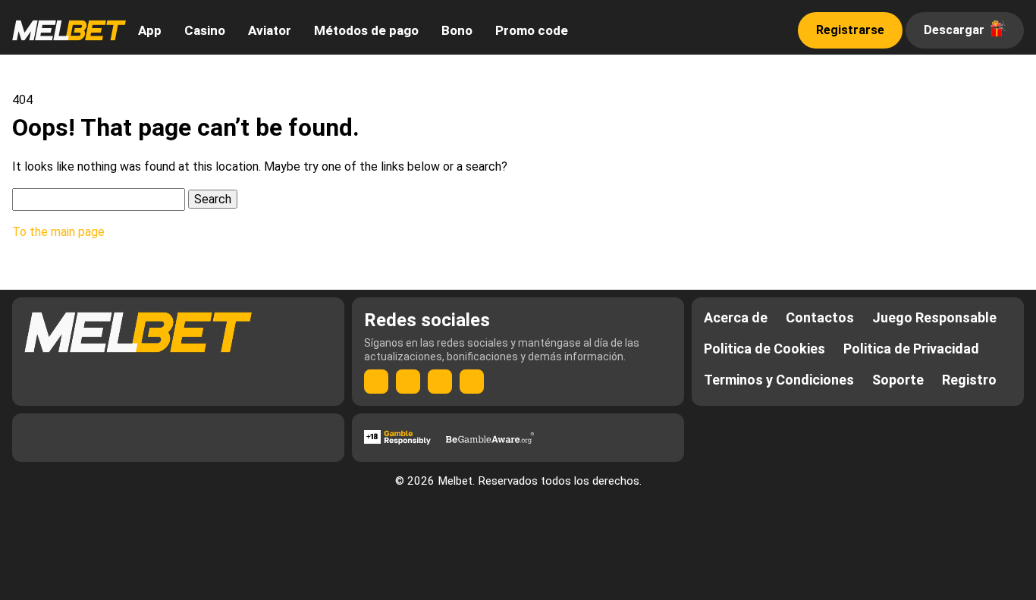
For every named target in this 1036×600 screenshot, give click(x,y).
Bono (456, 30)
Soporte (898, 380)
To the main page (58, 232)
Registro (969, 380)
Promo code (531, 30)
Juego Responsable (934, 317)
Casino (204, 30)
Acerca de (736, 317)
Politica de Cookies (764, 349)
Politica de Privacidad (911, 349)
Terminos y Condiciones (779, 380)
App (150, 30)
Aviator (269, 30)
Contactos (820, 317)
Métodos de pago (366, 30)
